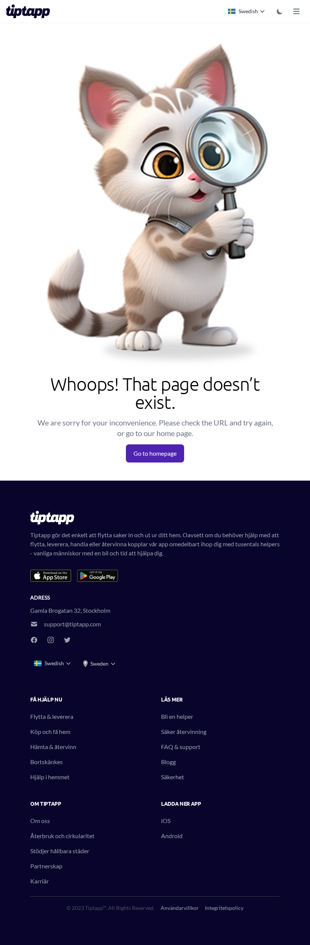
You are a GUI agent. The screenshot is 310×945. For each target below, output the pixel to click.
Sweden (99, 663)
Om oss (40, 820)
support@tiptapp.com (72, 623)
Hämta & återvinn (53, 746)
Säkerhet (172, 776)
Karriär (39, 881)
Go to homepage (155, 453)
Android (172, 835)
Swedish (248, 11)
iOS (165, 820)
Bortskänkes (46, 761)
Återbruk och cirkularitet (62, 835)
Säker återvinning (183, 731)
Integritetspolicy (224, 908)
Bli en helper (177, 716)
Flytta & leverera (51, 716)
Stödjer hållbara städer (59, 850)
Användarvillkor (180, 908)
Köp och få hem (50, 731)
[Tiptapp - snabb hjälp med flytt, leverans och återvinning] (30, 11)
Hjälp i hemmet (50, 776)
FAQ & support (180, 746)
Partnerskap (46, 865)
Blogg (168, 761)
